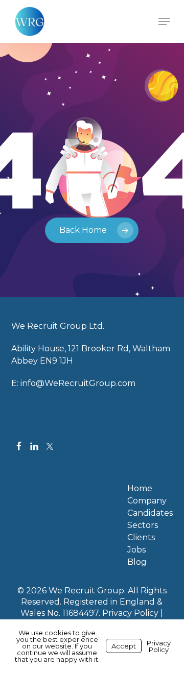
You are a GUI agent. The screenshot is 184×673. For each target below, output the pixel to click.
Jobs (136, 550)
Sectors (142, 525)
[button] (164, 21)
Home (139, 489)
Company (147, 501)
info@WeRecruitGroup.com (77, 383)
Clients (141, 538)
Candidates (150, 513)
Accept (123, 646)
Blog (137, 562)
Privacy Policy (130, 613)
